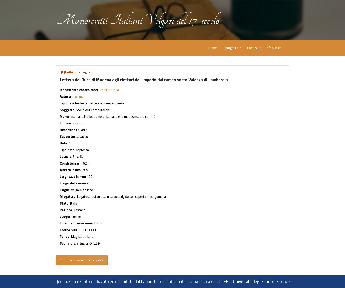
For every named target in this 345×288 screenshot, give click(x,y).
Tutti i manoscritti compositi (84, 260)
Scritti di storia (109, 89)
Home (212, 47)
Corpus (252, 47)
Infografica (273, 47)
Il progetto (230, 47)
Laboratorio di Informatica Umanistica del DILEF (184, 281)
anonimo (78, 96)
